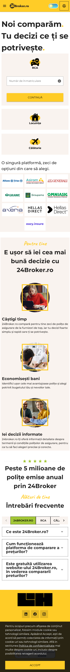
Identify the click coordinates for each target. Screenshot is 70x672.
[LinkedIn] (26, 614)
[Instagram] (44, 614)
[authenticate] (64, 5)
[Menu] (4, 6)
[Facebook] (35, 614)
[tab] (23, 520)
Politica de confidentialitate (37, 645)
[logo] (19, 6)
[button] (59, 81)
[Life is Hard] (35, 599)
